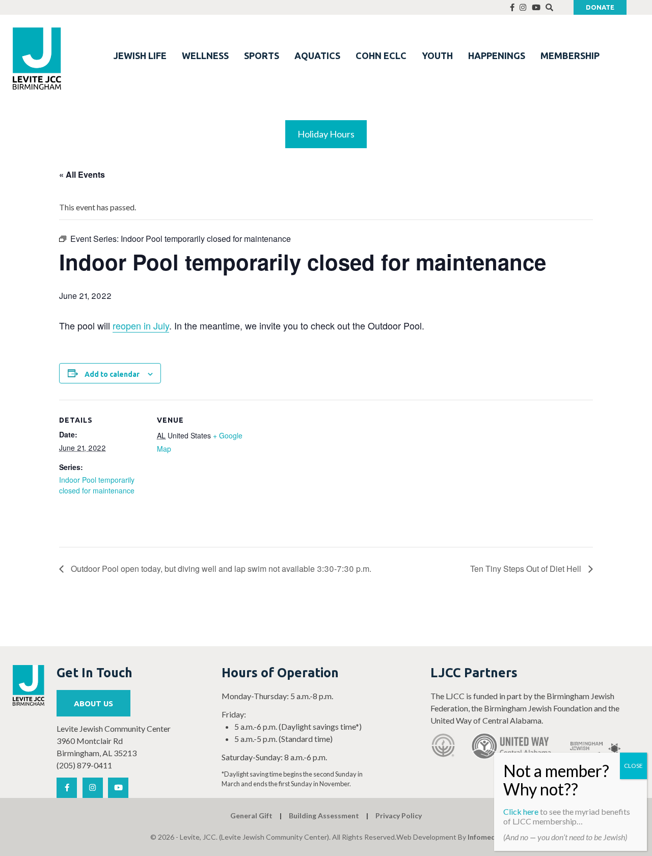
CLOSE (633, 765)
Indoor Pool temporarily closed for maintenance (96, 485)
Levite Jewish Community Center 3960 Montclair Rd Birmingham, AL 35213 (114, 741)
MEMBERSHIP (570, 55)
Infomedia (485, 837)
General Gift (251, 815)
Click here (520, 811)
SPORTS (261, 55)
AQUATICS (317, 55)
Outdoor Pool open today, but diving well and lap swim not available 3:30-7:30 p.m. (220, 568)
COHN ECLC (381, 55)
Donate (600, 7)
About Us (93, 703)
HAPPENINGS (496, 55)
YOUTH (437, 55)
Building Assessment (324, 815)
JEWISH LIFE (140, 55)
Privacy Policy (398, 815)
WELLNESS (205, 55)
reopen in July (141, 325)
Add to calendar (112, 374)
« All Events (82, 174)
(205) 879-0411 (84, 765)
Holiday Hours (326, 134)
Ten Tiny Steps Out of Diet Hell (526, 568)
